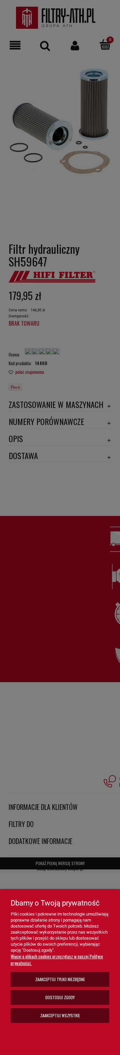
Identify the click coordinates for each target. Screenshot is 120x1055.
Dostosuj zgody (60, 997)
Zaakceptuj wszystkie (60, 1015)
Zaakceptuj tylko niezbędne (60, 979)
